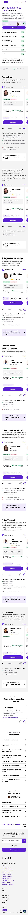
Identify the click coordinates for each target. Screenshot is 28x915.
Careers (3, 892)
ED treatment (8, 708)
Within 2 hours (9, 87)
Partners (4, 904)
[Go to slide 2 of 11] (3, 128)
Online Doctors (5, 865)
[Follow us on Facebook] (3, 858)
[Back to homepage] (6, 2)
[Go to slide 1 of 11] (2, 128)
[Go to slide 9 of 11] (11, 128)
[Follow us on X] (5, 858)
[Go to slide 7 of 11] (9, 128)
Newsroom (4, 905)
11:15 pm (6, 652)
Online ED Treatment (7, 882)
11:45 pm (13, 117)
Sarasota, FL (20, 2)
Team (3, 890)
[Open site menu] (2, 2)
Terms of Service (5, 895)
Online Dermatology (6, 878)
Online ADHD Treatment (7, 884)
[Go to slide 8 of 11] (10, 128)
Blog (3, 893)
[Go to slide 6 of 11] (8, 128)
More (20, 117)
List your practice (5, 898)
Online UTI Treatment (7, 874)
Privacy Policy (4, 897)
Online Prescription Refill (7, 869)
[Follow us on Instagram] (8, 858)
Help (3, 907)
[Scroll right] (24, 128)
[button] (14, 740)
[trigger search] (25, 2)
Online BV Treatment (7, 876)
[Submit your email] (24, 841)
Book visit (16, 122)
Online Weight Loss (6, 872)
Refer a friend (14, 850)
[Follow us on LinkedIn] (10, 858)
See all (24, 86)
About (3, 888)
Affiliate (3, 902)
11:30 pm (6, 117)
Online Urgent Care (6, 867)
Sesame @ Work (5, 900)
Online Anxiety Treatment (8, 880)
